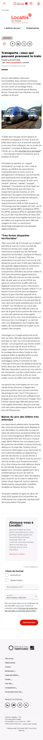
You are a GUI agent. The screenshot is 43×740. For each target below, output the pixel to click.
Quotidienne (15, 575)
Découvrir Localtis (16, 554)
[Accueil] (20, 3)
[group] (21, 114)
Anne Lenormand (13, 62)
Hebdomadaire (16, 580)
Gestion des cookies (30, 724)
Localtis (6, 10)
